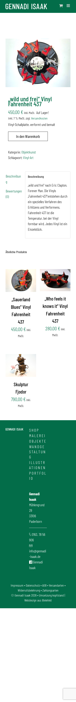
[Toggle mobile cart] (61, 6)
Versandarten (56, 585)
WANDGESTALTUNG (37, 451)
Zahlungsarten (50, 590)
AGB (44, 585)
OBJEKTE (37, 441)
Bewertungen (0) (14, 194)
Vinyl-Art (28, 157)
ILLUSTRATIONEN (37, 465)
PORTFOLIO (38, 475)
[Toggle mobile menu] (68, 6)
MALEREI (37, 435)
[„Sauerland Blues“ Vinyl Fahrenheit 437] (21, 280)
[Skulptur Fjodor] (21, 365)
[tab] (14, 178)
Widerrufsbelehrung (29, 590)
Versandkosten (39, 118)
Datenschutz (33, 585)
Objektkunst (28, 152)
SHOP (34, 430)
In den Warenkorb (28, 136)
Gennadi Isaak (22, 595)
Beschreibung (13, 179)
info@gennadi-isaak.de (37, 554)
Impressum (17, 585)
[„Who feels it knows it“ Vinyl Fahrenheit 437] (55, 280)
